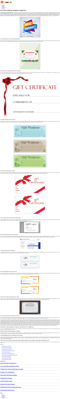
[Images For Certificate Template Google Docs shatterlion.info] (30, 243)
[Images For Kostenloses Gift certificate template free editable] (30, 146)
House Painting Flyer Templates (6, 356)
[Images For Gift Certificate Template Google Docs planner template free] (30, 227)
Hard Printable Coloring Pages (7, 390)
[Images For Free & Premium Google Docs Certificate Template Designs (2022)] (30, 27)
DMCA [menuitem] (3, 6)
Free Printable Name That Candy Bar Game (8, 350)
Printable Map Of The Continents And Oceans (10, 387)
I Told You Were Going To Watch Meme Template (11, 369)
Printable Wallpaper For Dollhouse (7, 347)
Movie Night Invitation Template (6, 359)
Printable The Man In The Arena (6, 346)
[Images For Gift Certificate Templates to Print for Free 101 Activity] (30, 262)
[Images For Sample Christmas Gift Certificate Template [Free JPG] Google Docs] (30, 56)
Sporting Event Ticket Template (7, 384)
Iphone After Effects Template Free (8, 363)
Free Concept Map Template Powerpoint (9, 366)
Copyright (3, 395)
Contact (3, 394)
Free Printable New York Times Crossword (8, 353)
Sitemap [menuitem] (3, 8)
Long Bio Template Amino (6, 381)
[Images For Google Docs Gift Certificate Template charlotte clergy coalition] (30, 285)
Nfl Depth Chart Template (6, 378)
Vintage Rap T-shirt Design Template (8, 375)
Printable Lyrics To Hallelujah (7, 372)
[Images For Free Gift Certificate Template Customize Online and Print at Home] (30, 195)
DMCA (3, 396)
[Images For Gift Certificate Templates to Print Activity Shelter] (30, 96)
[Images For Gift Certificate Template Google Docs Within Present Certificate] (30, 308)
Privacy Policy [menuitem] (4, 7)
